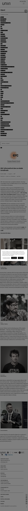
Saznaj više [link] (14, 257)
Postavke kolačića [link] (6, 257)
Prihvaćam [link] (21, 257)
